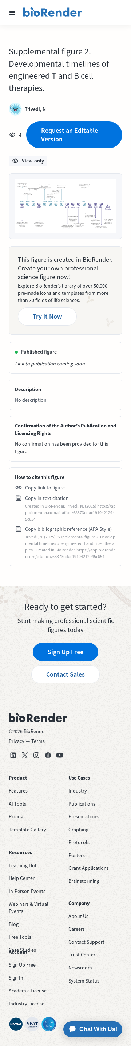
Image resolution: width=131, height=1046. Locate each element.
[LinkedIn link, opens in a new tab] (13, 755)
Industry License (26, 1003)
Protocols (79, 842)
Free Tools (20, 937)
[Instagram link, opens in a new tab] (36, 755)
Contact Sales (65, 674)
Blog (14, 924)
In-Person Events (27, 891)
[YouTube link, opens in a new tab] (59, 755)
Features (18, 790)
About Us (78, 916)
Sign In (16, 978)
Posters (76, 855)
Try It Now (47, 316)
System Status (83, 980)
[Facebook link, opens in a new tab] (48, 755)
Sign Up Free (65, 652)
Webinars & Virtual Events (28, 907)
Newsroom (80, 967)
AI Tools (17, 804)
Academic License (28, 990)
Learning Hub (23, 865)
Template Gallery (27, 829)
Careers (76, 929)
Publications (81, 804)
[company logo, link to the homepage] (52, 12)
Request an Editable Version (69, 134)
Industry (77, 790)
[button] (12, 12)
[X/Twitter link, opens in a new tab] (24, 755)
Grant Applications (88, 868)
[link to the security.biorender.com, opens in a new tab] (16, 1024)
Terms (38, 741)
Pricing (16, 816)
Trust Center (81, 954)
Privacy (16, 741)
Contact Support (86, 942)
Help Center (22, 878)
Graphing (78, 829)
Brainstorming (83, 881)
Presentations (83, 816)
